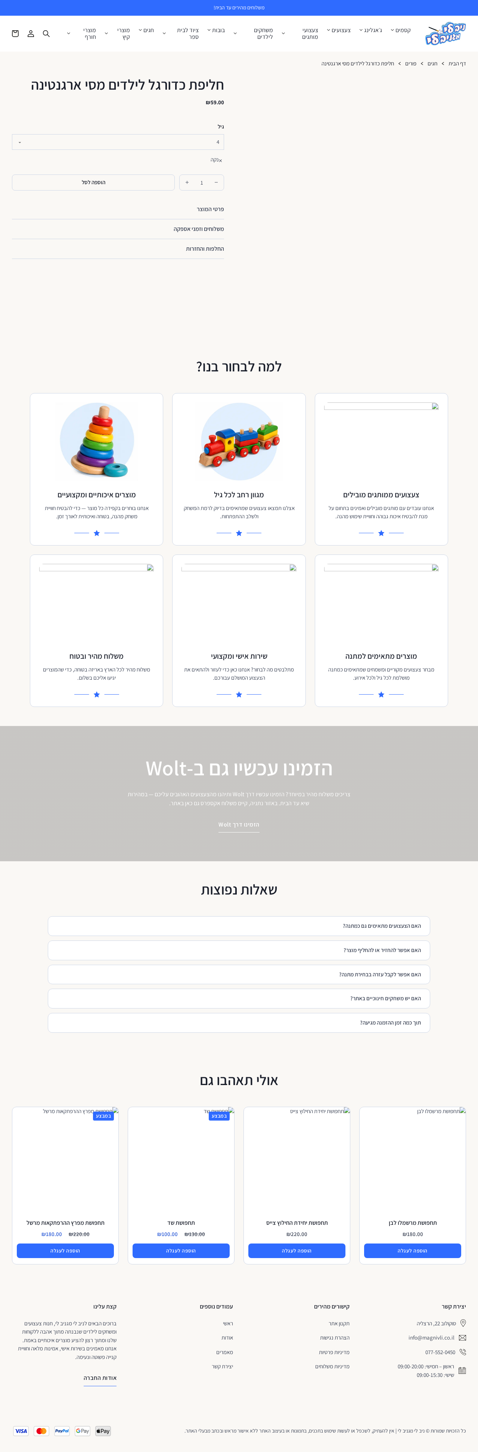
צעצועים (341, 30)
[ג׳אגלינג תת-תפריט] (361, 30)
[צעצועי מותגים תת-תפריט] (283, 33)
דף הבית (457, 64)
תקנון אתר (339, 1323)
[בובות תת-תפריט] (209, 30)
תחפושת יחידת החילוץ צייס (297, 1223)
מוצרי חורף (89, 33)
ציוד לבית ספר (188, 33)
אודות (227, 1337)
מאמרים (224, 1352)
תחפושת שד (181, 1223)
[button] (118, 209)
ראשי (228, 1323)
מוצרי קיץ (123, 33)
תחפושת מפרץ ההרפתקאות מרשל (66, 1223)
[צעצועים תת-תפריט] (328, 30)
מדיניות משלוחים (332, 1366)
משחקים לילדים (263, 33)
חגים (148, 30)
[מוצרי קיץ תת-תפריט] (106, 33)
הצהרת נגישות (335, 1337)
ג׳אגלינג (373, 30)
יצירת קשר (222, 1366)
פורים (410, 64)
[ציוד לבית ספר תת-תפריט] (164, 33)
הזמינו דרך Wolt (239, 824)
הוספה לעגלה (413, 1250)
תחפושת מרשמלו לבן (413, 1223)
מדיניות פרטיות (334, 1352)
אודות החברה (100, 1378)
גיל (221, 127)
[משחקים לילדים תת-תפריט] (235, 33)
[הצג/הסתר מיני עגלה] (15, 33)
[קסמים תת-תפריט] (392, 30)
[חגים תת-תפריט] (140, 30)
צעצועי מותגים (310, 33)
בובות (218, 30)
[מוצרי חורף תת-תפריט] (68, 33)
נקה (215, 159)
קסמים (403, 30)
